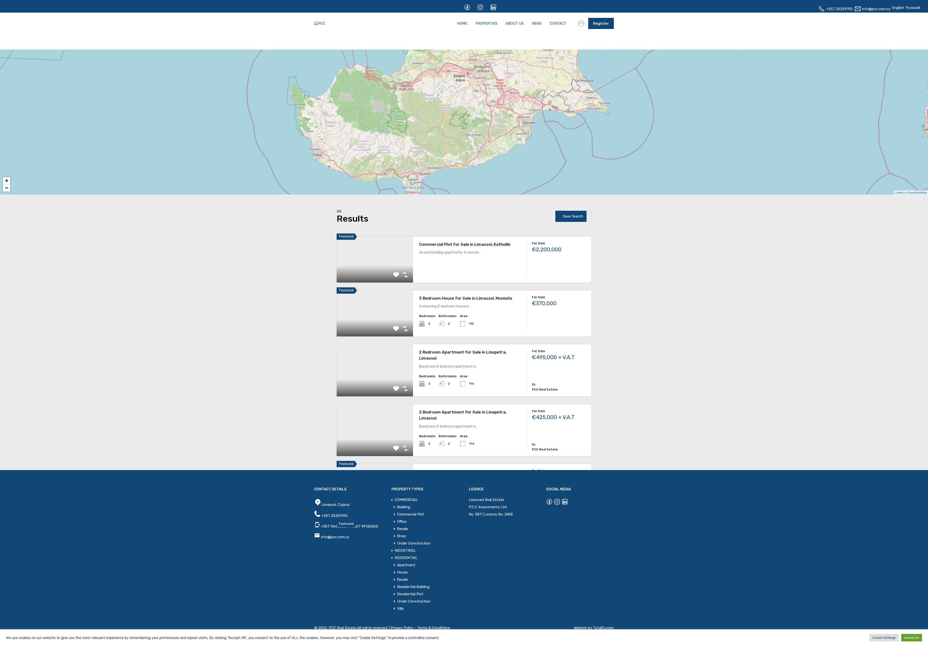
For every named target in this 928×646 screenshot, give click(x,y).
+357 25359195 (839, 9)
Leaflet (899, 192)
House (402, 572)
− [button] (6, 188)
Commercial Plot (410, 514)
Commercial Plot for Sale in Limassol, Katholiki (464, 244)
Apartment (406, 565)
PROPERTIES (486, 23)
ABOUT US (515, 23)
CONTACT (558, 23)
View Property (375, 273)
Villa (400, 608)
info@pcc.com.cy (875, 9)
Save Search (573, 216)
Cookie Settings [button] (884, 637)
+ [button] (6, 181)
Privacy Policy (402, 628)
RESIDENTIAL (406, 558)
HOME (462, 23)
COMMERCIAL (406, 500)
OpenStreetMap (917, 192)
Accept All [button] (911, 637)
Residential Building (413, 587)
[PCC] (319, 23)
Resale (402, 529)
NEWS (537, 23)
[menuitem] (898, 8)
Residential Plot (410, 594)
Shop (401, 536)
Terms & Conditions (433, 628)
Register (601, 23)
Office (401, 521)
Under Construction (413, 543)
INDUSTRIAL (405, 550)
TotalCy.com (603, 628)
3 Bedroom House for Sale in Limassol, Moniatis (465, 298)
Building (403, 507)
